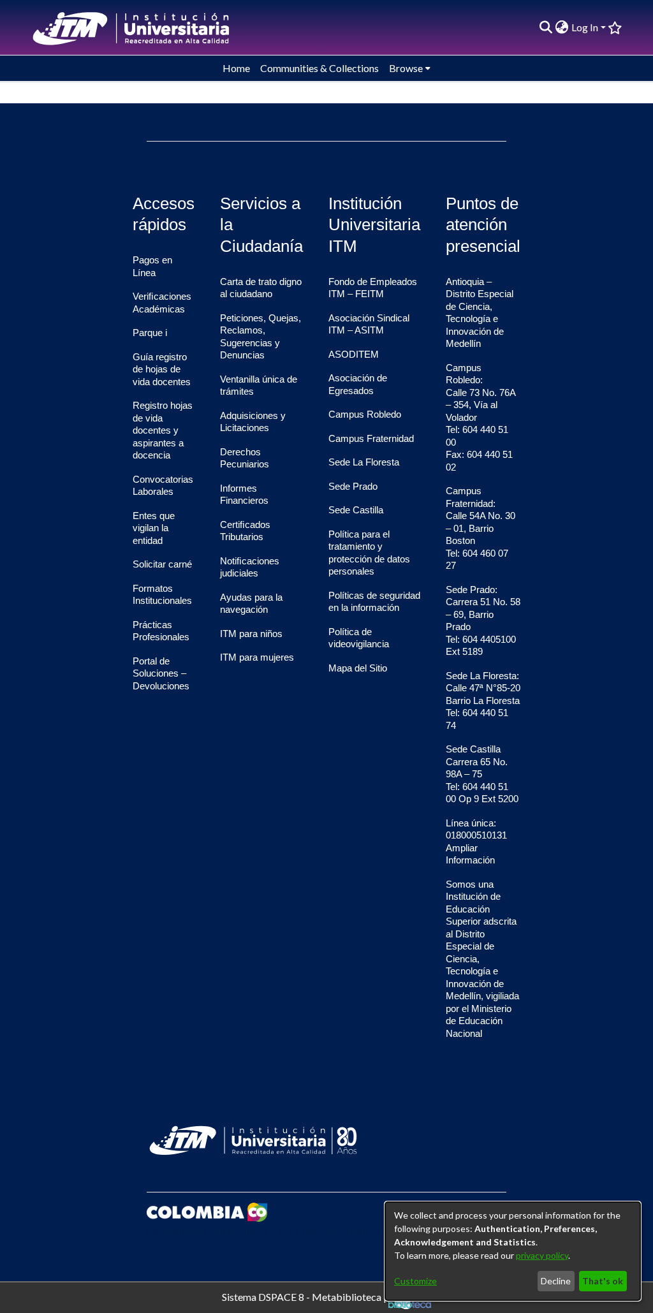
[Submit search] (546, 27)
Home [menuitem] (236, 68)
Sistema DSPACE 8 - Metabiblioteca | (305, 1296)
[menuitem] (562, 27)
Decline (556, 1280)
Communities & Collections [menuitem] (319, 68)
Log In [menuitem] (584, 27)
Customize (415, 1280)
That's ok (602, 1280)
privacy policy (542, 1255)
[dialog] (512, 1251)
